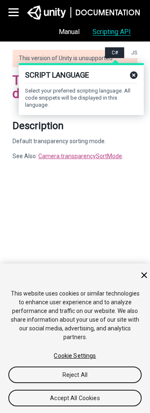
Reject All (75, 374)
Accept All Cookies (75, 398)
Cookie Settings (75, 355)
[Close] (144, 275)
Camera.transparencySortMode (80, 156)
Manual (69, 32)
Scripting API (111, 32)
